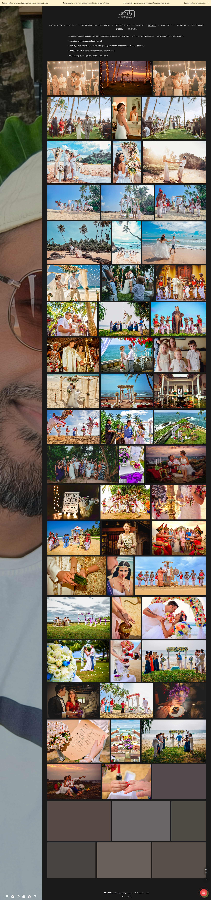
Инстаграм (181, 25)
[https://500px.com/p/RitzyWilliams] (35, 896)
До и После (166, 25)
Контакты (132, 29)
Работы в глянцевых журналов (129, 25)
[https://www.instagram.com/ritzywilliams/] (7, 896)
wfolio (129, 897)
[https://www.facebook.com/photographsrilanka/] (29, 896)
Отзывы (119, 29)
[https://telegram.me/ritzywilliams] (12, 896)
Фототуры (72, 25)
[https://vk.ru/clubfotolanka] (23, 896)
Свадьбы (152, 25)
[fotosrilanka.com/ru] (126, 14)
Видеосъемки (197, 25)
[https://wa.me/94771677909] (18, 896)
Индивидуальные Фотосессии (95, 25)
